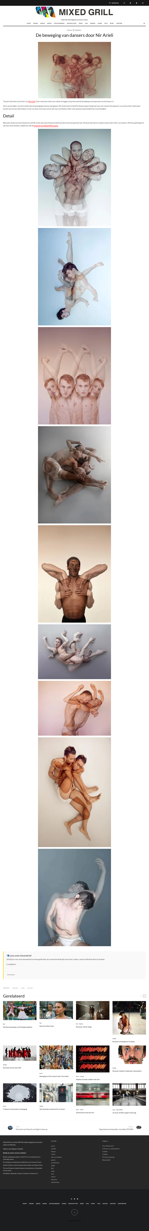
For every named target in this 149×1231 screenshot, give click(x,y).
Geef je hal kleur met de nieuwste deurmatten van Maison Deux (23, 1165)
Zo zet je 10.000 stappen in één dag (124, 1113)
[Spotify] (136, 2)
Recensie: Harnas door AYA (12, 1068)
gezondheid (119, 1109)
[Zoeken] (143, 2)
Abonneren (11, 974)
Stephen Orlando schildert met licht (88, 1079)
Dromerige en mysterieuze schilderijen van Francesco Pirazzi (22, 1162)
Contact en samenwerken (111, 1149)
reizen (49, 23)
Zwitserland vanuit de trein (85, 1113)
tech (105, 23)
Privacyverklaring (108, 1157)
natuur (53, 1177)
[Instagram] (124, 2)
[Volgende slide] (144, 996)
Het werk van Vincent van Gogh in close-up (31, 1128)
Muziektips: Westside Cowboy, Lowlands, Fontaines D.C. (20, 1173)
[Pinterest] (130, 2)
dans (23, 988)
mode (81, 23)
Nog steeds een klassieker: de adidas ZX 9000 (116, 1128)
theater (81, 1024)
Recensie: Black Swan (47, 1026)
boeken (92, 23)
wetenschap (55, 1182)
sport (112, 23)
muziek (35, 23)
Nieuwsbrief (106, 1160)
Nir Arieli (32, 101)
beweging (15, 988)
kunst (29, 23)
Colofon (105, 1151)
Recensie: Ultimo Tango (84, 1027)
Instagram (14, 1149)
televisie (54, 1179)
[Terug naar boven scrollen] (74, 1212)
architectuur (71, 23)
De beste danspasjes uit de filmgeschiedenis (17, 1027)
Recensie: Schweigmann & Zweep (124, 1041)
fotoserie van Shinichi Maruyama (46, 126)
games (100, 23)
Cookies (105, 1154)
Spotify (21, 1149)
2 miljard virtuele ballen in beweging (15, 1109)
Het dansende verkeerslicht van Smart (52, 1109)
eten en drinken (59, 23)
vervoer (119, 23)
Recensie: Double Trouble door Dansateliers (127, 1071)
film (86, 23)
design (42, 23)
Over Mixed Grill (108, 1146)
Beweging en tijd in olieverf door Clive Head (54, 1076)
